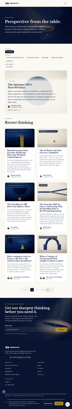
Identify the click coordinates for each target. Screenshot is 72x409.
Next (48, 290)
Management (9, 371)
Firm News (9, 67)
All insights (9, 52)
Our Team (40, 368)
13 (42, 290)
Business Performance (11, 365)
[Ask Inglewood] (67, 404)
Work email (8, 325)
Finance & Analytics (57, 57)
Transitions (8, 368)
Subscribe (61, 329)
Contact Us (40, 374)
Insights (7, 382)
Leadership (45, 57)
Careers (39, 371)
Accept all (59, 403)
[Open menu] (65, 3)
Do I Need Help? (9, 385)
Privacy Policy (21, 405)
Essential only (48, 403)
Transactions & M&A (32, 57)
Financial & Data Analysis (12, 374)
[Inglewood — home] (11, 3)
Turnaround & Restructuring (14, 57)
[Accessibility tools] (4, 391)
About (39, 365)
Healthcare (9, 61)
